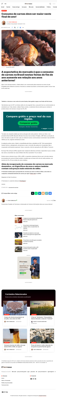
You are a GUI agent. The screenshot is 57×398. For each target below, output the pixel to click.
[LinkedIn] (55, 201)
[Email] (43, 193)
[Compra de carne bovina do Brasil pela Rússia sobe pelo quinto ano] (18, 220)
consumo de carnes (13, 187)
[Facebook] (53, 201)
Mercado (4, 10)
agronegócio (51, 371)
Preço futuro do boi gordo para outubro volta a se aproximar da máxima (31, 227)
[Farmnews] (28, 3)
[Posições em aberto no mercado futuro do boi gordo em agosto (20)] (18, 235)
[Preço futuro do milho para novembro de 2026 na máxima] (18, 242)
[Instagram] (33, 379)
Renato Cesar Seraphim (39, 321)
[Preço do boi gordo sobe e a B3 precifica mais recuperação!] (18, 249)
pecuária (33, 371)
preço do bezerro (42, 371)
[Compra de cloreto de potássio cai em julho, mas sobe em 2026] (15, 308)
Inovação (34, 314)
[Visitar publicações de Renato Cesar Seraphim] (32, 321)
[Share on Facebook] (12, 27)
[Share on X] (15, 27)
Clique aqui (33, 173)
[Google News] (31, 379)
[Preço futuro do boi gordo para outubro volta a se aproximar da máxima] (18, 227)
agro (28, 371)
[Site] (51, 201)
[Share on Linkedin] (39, 193)
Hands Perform (42, 395)
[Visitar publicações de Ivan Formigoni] (3, 23)
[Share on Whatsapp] (36, 193)
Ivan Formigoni (13, 22)
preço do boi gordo (21, 371)
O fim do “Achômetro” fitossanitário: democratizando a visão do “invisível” (42, 318)
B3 (36, 371)
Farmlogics (23, 181)
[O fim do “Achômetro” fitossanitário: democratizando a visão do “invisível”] (42, 308)
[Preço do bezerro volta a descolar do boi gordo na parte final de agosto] (42, 336)
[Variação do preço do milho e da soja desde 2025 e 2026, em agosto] (15, 336)
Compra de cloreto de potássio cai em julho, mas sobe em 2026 (14, 318)
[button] (2, 4)
